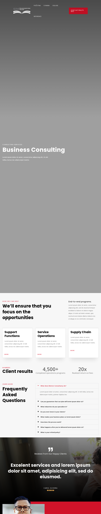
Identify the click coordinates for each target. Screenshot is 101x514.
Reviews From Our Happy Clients (50, 453)
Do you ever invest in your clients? (53, 412)
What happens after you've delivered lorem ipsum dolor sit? (62, 427)
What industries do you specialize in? (54, 407)
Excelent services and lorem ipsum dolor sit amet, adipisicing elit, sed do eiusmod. (50, 471)
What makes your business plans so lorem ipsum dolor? (61, 417)
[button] (67, 385)
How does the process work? (51, 422)
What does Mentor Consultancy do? (53, 386)
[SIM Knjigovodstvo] (21, 11)
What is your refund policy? (50, 432)
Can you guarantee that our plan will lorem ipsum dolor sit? (62, 401)
